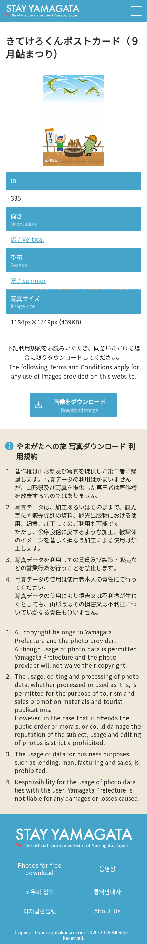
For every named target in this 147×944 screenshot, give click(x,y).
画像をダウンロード (79, 405)
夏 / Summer (28, 281)
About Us (107, 911)
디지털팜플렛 (39, 911)
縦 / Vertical (27, 239)
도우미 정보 (39, 892)
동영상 (107, 868)
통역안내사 (107, 892)
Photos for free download (39, 869)
